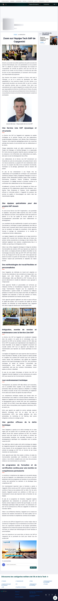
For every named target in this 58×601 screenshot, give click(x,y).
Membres (17, 591)
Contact (17, 594)
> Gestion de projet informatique (6, 584)
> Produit (45, 584)
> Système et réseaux (20, 587)
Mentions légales (19, 596)
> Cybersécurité (19, 581)
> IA (16, 584)
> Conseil (3, 581)
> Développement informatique (47, 582)
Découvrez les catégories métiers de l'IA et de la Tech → (24, 577)
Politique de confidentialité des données (35, 592)
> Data (31, 581)
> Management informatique (32, 584)
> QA (2, 587)
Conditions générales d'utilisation (34, 596)
